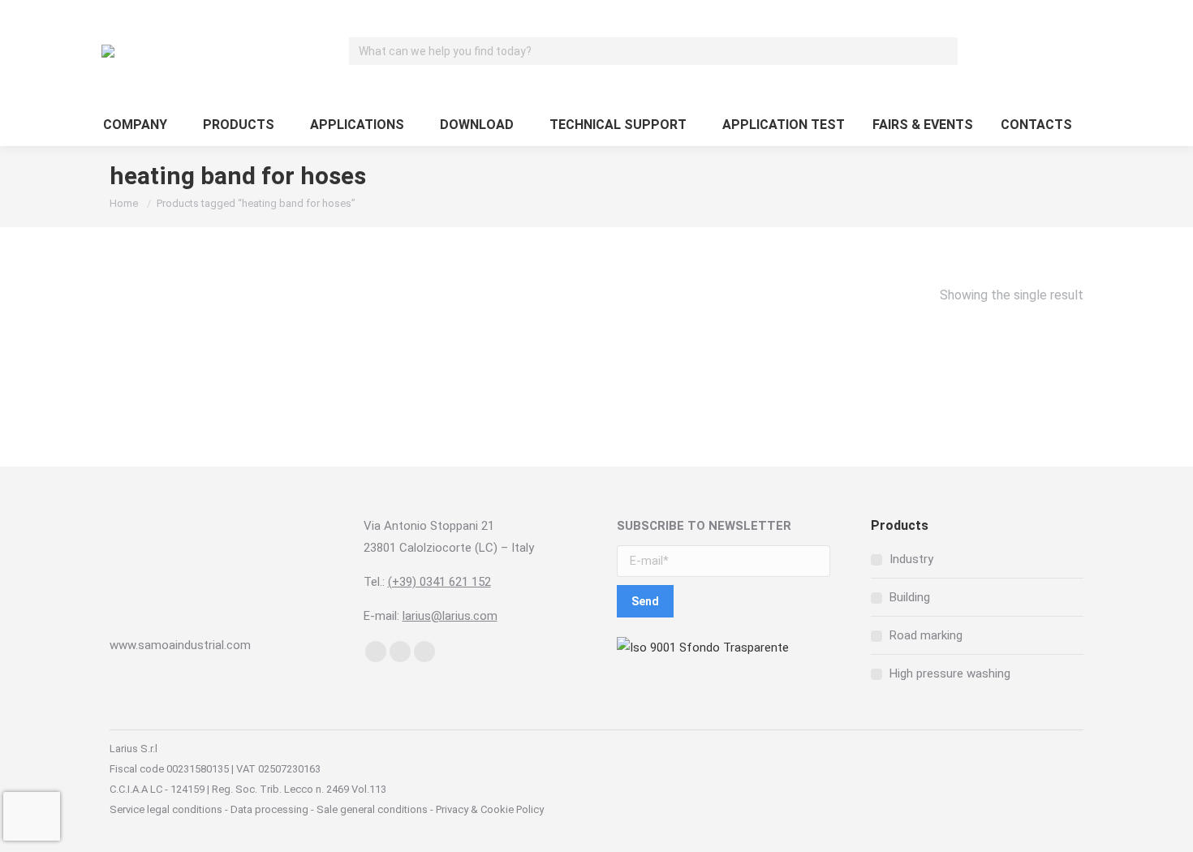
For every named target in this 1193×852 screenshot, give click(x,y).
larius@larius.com (450, 616)
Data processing (269, 809)
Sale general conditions (372, 809)
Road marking (926, 635)
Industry (911, 559)
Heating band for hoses (262, 366)
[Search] (943, 51)
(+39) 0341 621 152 (439, 581)
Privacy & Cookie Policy (488, 809)
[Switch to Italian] (1073, 51)
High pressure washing (949, 673)
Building (909, 597)
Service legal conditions (166, 809)
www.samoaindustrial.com (180, 645)
